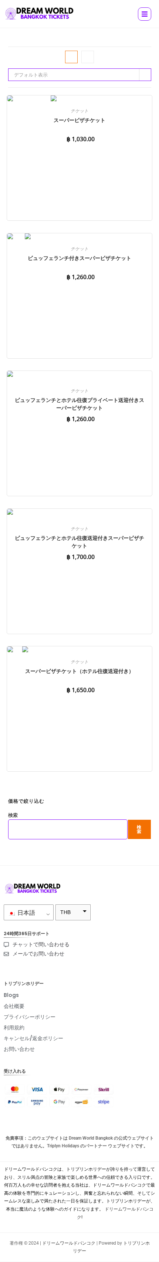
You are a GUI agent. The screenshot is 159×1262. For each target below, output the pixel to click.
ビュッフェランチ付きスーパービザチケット (79, 257)
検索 (13, 815)
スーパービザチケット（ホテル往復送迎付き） (79, 670)
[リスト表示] (87, 57)
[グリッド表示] (71, 57)
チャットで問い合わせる (41, 944)
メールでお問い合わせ (38, 953)
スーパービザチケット (79, 120)
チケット (79, 111)
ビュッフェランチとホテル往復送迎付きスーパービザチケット (79, 541)
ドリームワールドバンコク (68, 1243)
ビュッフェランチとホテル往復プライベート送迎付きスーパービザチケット (79, 403)
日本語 (25, 913)
